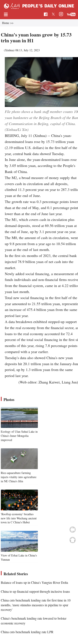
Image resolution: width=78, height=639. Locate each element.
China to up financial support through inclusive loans (35, 591)
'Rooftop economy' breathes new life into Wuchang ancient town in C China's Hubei (19, 518)
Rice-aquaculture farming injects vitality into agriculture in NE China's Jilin (18, 477)
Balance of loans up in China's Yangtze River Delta (34, 582)
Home (5, 23)
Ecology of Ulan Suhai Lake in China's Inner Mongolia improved (19, 436)
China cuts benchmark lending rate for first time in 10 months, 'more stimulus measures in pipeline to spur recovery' (36, 605)
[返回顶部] (72, 540)
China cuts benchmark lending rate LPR (27, 632)
